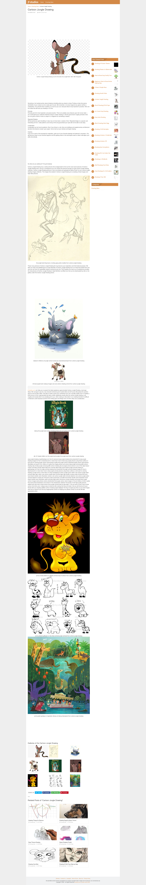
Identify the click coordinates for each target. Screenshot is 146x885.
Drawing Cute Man (33, 864)
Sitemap (58, 878)
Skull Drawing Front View (102, 165)
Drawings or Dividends (101, 159)
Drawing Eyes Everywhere (102, 147)
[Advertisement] (59, 26)
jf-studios (33, 1)
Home (42, 2)
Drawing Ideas (49, 2)
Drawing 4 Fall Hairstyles (102, 129)
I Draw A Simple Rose (101, 87)
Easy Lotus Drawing (100, 117)
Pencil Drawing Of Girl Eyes (102, 105)
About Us (81, 878)
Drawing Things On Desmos (36, 820)
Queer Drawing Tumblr (65, 842)
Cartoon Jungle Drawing (101, 99)
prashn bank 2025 (86, 882)
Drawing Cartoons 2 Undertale (103, 135)
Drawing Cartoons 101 (101, 141)
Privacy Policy (87, 878)
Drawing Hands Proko (101, 93)
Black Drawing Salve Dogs (102, 123)
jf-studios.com (31, 390)
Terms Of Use (75, 878)
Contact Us (63, 878)
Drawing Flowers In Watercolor (103, 69)
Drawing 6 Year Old (100, 177)
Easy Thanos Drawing (34, 842)
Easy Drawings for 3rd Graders (103, 171)
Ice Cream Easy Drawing (101, 111)
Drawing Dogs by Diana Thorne (67, 820)
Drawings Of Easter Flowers (102, 63)
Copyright (68, 878)
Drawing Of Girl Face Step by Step (68, 864)
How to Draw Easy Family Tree (103, 75)
